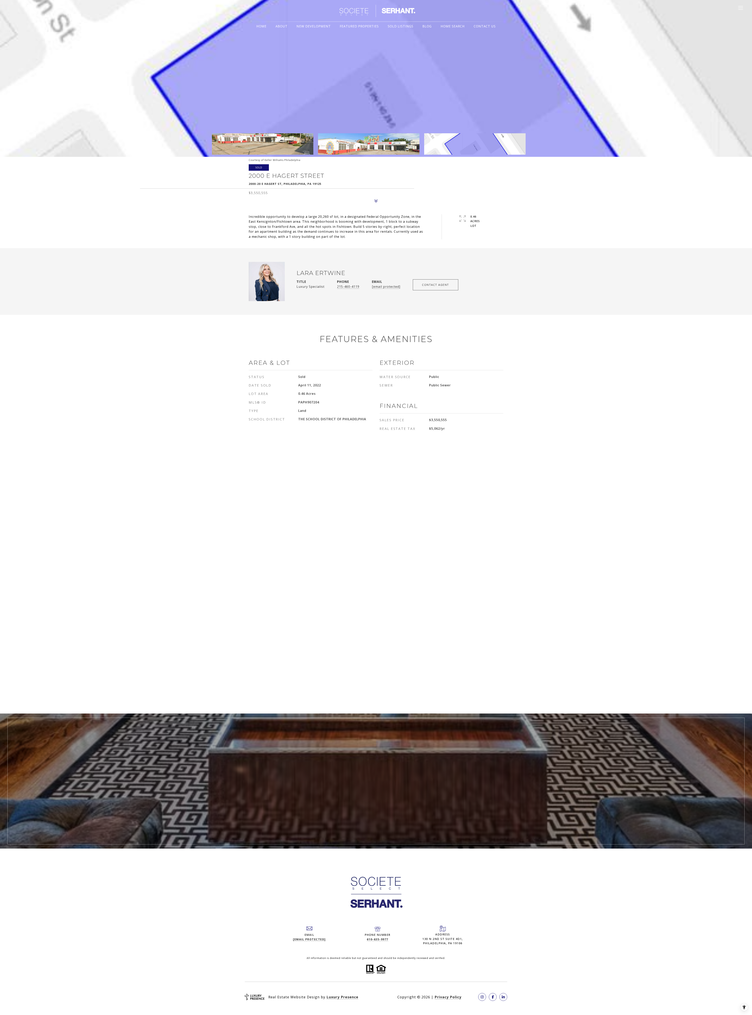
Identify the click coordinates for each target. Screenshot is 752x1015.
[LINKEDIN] (503, 997)
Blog (427, 26)
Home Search (453, 26)
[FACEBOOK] (493, 997)
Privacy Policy (448, 997)
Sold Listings (400, 26)
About (281, 26)
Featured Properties (359, 26)
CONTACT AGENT (435, 285)
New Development (313, 26)
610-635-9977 (377, 939)
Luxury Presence (342, 997)
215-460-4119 (348, 286)
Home (261, 26)
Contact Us (485, 26)
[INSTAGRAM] (482, 997)
